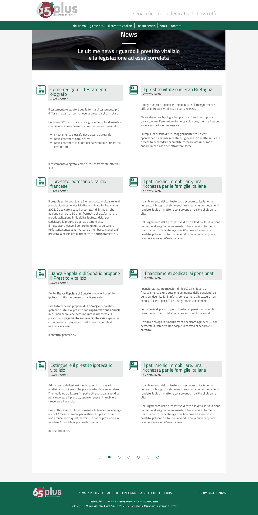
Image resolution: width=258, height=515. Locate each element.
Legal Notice (111, 493)
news (163, 25)
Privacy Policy (88, 493)
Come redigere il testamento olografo (78, 92)
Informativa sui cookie (141, 493)
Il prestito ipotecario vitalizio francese (78, 183)
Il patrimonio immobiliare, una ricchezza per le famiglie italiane (174, 183)
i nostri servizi (146, 25)
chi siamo (79, 25)
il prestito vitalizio (120, 25)
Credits (166, 493)
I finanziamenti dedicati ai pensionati (179, 273)
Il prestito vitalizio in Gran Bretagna (177, 89)
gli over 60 (97, 25)
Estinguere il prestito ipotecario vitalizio (81, 367)
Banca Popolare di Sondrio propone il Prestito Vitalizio (85, 275)
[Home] (57, 9)
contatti (176, 25)
